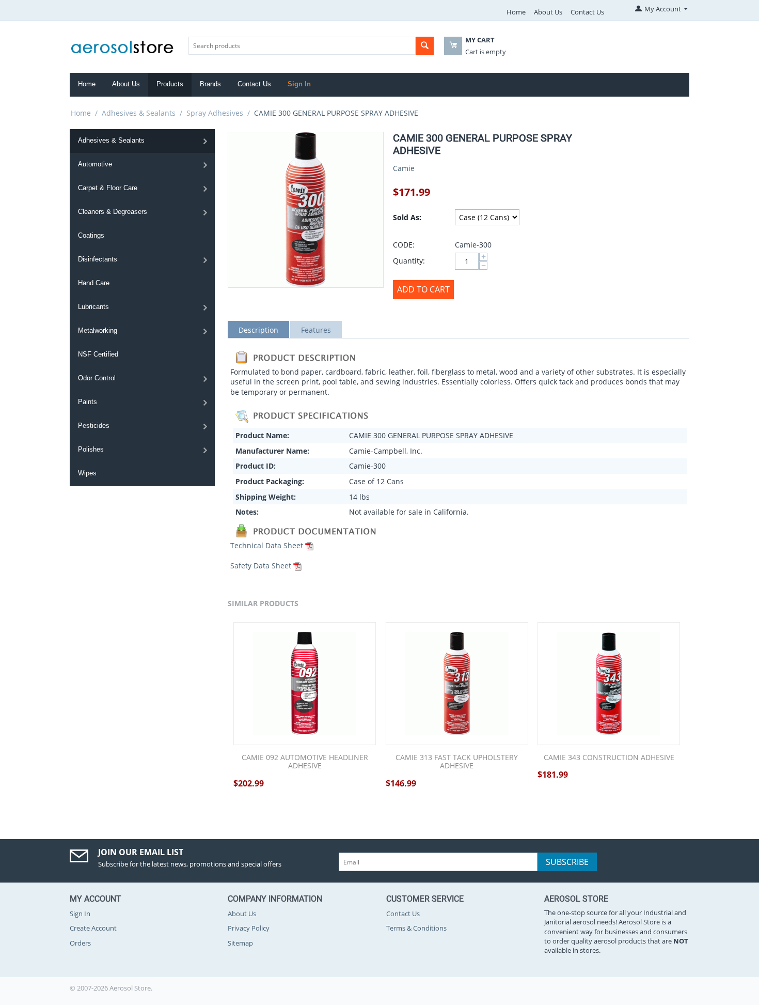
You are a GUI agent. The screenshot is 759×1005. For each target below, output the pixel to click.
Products (169, 84)
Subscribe (567, 862)
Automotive (95, 164)
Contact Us (587, 12)
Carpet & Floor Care (107, 188)
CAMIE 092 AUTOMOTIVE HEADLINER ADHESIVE (305, 762)
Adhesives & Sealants (139, 113)
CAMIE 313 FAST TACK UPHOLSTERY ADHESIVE (457, 762)
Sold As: (407, 217)
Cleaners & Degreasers (112, 211)
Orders (80, 943)
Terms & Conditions (416, 928)
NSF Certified (98, 354)
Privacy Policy (249, 928)
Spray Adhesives (214, 113)
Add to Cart (423, 289)
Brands (210, 84)
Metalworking (97, 330)
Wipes (87, 473)
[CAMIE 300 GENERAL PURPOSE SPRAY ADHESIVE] (305, 209)
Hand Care (93, 283)
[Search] (425, 46)
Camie (404, 168)
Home (516, 12)
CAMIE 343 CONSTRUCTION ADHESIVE (609, 757)
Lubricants (93, 307)
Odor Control (97, 378)
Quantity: (409, 261)
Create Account (93, 928)
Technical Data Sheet (266, 545)
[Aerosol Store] (122, 44)
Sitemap (240, 943)
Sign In (299, 84)
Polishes (91, 449)
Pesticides (93, 425)
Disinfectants (97, 259)
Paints (87, 402)
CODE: (404, 245)
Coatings (91, 235)
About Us (548, 12)
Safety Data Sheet (260, 565)
